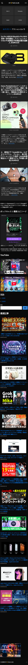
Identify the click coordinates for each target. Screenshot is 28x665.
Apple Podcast (13, 249)
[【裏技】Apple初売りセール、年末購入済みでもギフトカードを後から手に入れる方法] (14, 324)
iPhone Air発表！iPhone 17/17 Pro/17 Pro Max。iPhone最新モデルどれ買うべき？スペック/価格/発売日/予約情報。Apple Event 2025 (14, 559)
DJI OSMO (16, 130)
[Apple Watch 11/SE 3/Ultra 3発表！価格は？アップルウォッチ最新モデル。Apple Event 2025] (14, 574)
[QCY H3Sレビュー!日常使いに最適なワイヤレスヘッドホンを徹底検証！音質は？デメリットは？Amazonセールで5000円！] (14, 373)
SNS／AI (7, 11)
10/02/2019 (15, 45)
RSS (25, 250)
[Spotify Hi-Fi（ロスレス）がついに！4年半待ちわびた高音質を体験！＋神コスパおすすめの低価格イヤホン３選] (14, 523)
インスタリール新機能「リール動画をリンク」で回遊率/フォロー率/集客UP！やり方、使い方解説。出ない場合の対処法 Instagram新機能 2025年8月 (14, 608)
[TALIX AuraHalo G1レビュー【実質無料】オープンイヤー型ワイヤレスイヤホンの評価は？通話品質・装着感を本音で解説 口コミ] (14, 421)
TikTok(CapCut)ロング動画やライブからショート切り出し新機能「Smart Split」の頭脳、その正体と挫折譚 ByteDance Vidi (13, 358)
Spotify (20, 249)
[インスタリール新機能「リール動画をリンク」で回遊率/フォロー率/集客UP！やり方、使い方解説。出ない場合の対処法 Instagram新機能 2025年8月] (14, 597)
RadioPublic (20, 250)
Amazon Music (4, 249)
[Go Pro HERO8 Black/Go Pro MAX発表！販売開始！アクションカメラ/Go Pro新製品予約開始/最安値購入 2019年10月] (14, 57)
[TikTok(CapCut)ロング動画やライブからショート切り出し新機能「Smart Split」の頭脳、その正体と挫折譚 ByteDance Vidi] (14, 347)
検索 (1, 305)
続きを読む (20, 77)
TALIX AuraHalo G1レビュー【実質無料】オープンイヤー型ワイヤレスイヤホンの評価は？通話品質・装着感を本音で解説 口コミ (13, 432)
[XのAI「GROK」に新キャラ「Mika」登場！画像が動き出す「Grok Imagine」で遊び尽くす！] (14, 398)
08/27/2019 (15, 97)
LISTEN (14, 250)
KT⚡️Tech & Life (14, 3)
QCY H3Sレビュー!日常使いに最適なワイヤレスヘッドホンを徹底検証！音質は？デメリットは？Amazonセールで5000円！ (13, 384)
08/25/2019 (15, 163)
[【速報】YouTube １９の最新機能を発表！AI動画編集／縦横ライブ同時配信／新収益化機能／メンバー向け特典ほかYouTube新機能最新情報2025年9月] (14, 469)
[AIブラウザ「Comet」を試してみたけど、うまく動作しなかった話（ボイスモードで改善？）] (14, 446)
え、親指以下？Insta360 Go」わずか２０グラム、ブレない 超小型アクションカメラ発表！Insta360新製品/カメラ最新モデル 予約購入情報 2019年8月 (14, 156)
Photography (20, 11)
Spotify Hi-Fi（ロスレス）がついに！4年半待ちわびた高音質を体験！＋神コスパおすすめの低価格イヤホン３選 (13, 534)
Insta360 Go (16, 183)
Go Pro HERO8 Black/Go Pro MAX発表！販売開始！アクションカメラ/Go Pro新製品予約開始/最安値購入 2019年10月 (14, 40)
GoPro (14, 65)
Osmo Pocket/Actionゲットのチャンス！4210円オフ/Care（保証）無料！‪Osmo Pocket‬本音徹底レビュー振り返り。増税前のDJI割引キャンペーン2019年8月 (14, 90)
